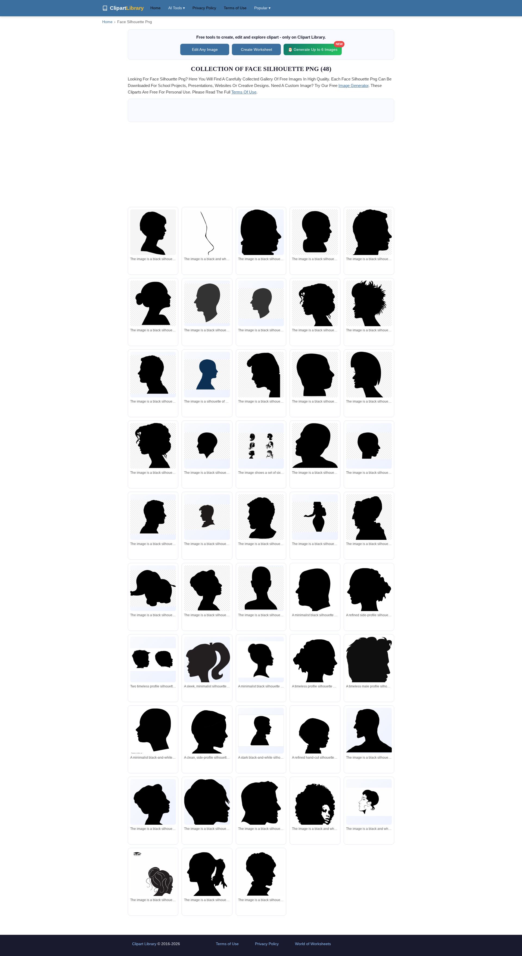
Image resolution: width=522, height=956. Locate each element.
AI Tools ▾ (176, 8)
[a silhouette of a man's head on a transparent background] (315, 232)
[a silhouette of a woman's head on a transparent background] (153, 303)
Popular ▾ (262, 8)
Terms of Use (235, 8)
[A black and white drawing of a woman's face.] (369, 802)
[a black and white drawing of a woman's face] (207, 243)
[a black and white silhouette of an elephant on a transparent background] (153, 588)
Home (155, 8)
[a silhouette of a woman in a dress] (315, 517)
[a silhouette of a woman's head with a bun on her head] (207, 588)
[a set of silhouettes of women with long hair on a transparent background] (261, 446)
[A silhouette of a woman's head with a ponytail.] (207, 811)
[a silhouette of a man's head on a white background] (153, 233)
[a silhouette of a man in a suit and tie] (207, 517)
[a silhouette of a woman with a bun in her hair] (153, 883)
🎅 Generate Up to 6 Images (315, 48)
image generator (353, 85)
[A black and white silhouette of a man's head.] (369, 730)
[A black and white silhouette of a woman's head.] (153, 804)
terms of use (243, 92)
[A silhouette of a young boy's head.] (261, 874)
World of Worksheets (313, 944)
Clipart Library (144, 944)
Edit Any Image (205, 49)
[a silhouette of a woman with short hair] (369, 305)
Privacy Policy (204, 8)
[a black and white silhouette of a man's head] (261, 249)
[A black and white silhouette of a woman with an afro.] (315, 820)
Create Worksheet (256, 49)
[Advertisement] (261, 164)
